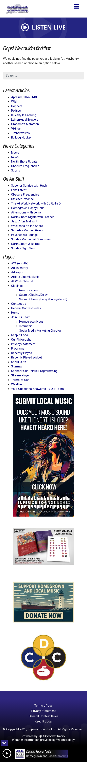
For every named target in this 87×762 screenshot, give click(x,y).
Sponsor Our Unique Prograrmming (34, 371)
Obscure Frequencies (25, 166)
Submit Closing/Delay (33, 295)
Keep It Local (20, 335)
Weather (16, 384)
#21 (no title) (19, 263)
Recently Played (21, 353)
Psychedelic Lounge (24, 235)
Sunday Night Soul (23, 248)
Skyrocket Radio (53, 736)
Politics (16, 110)
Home (15, 312)
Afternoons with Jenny (26, 212)
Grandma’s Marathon (25, 124)
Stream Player (20, 375)
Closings (17, 286)
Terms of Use (20, 380)
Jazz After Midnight (24, 221)
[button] (76, 5)
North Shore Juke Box (25, 244)
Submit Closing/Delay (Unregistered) (43, 299)
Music (15, 152)
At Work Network (22, 281)
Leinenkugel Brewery (24, 119)
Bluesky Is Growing (23, 115)
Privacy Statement (23, 344)
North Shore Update (24, 161)
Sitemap (16, 366)
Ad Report (17, 272)
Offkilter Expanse (22, 199)
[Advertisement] (43, 455)
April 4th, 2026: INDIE (24, 97)
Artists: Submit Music (25, 277)
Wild (14, 101)
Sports (15, 170)
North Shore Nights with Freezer (32, 217)
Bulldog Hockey (21, 137)
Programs (17, 348)
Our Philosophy (21, 339)
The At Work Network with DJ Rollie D (36, 203)
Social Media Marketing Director (40, 330)
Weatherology (65, 740)
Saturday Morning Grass (27, 230)
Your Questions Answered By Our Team (37, 389)
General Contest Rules (26, 308)
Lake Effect (19, 190)
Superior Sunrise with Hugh (29, 185)
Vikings (16, 128)
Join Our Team (21, 317)
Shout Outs (18, 362)
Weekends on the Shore (27, 226)
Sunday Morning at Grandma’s (31, 239)
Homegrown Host (31, 321)
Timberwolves (20, 133)
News (15, 157)
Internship (25, 326)
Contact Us (18, 304)
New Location (28, 290)
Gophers (16, 106)
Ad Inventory (19, 268)
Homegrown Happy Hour (27, 208)
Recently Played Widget (26, 357)
